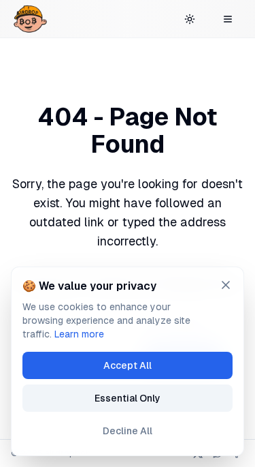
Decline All (127, 430)
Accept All (127, 365)
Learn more (79, 334)
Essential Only (127, 398)
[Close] (226, 285)
